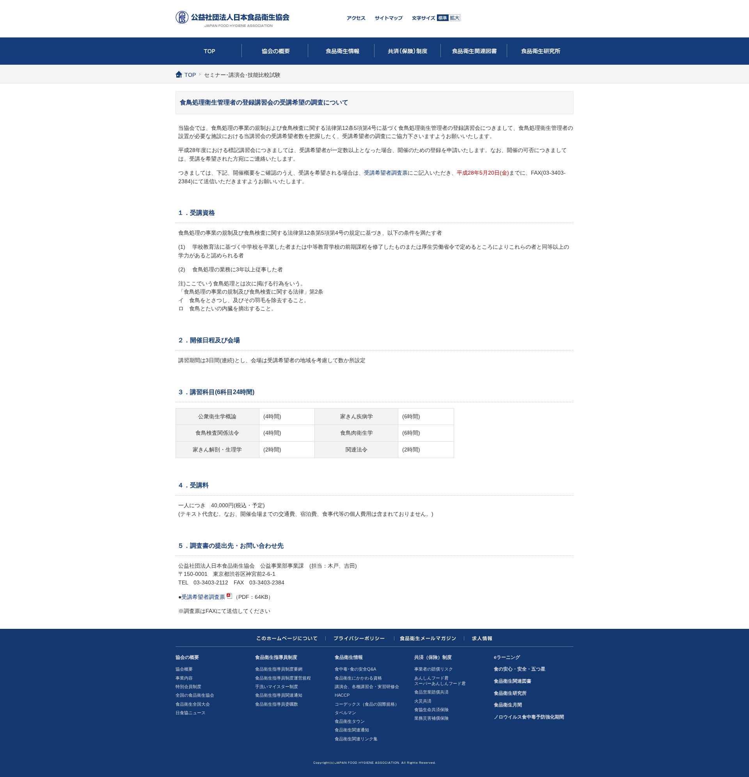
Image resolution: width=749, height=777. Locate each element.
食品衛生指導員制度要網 (278, 669)
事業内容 (184, 678)
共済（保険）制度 (407, 51)
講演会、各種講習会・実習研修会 (367, 686)
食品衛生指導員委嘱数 (276, 704)
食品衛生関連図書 (474, 51)
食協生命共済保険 (431, 709)
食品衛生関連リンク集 (356, 738)
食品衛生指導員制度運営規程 (283, 678)
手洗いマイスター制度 (276, 686)
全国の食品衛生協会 (195, 695)
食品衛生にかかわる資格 (358, 678)
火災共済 (422, 701)
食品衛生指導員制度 (276, 657)
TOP (209, 51)
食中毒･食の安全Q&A (355, 669)
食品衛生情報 (341, 51)
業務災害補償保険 (431, 718)
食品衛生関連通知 (352, 729)
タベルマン (345, 712)
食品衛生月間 (508, 705)
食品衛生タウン (350, 721)
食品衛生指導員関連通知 (278, 695)
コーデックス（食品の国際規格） (367, 704)
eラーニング (507, 657)
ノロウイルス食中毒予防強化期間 (529, 717)
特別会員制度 (188, 686)
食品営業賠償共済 (431, 692)
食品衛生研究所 (540, 51)
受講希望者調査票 (386, 173)
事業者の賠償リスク (433, 669)
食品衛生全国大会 (193, 704)
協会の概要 (275, 51)
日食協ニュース (191, 712)
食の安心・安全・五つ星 (519, 669)
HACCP (342, 695)
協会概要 (184, 669)
